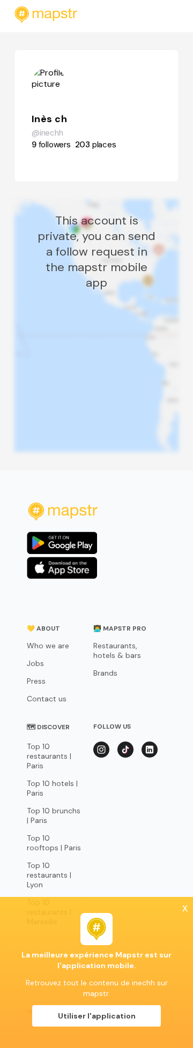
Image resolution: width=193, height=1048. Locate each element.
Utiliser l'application (97, 1016)
